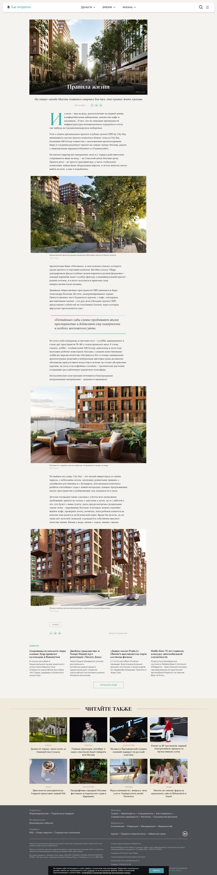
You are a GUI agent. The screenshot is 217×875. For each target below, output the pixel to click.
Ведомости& (165, 826)
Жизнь (128, 7)
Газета (114, 813)
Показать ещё (108, 685)
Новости (34, 646)
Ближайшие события (41, 823)
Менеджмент (148, 826)
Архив (114, 834)
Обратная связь (157, 834)
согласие (91, 870)
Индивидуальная (38, 813)
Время (107, 7)
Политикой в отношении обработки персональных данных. (106, 873)
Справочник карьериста (124, 817)
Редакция (132, 826)
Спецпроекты (145, 813)
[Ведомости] (9, 7)
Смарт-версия (44, 832)
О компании (118, 826)
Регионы (146, 817)
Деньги (86, 7)
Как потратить (164, 813)
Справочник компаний (67, 832)
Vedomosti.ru (128, 813)
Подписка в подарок (62, 813)
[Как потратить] (21, 7)
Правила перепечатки (133, 834)
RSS (31, 832)
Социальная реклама (165, 817)
